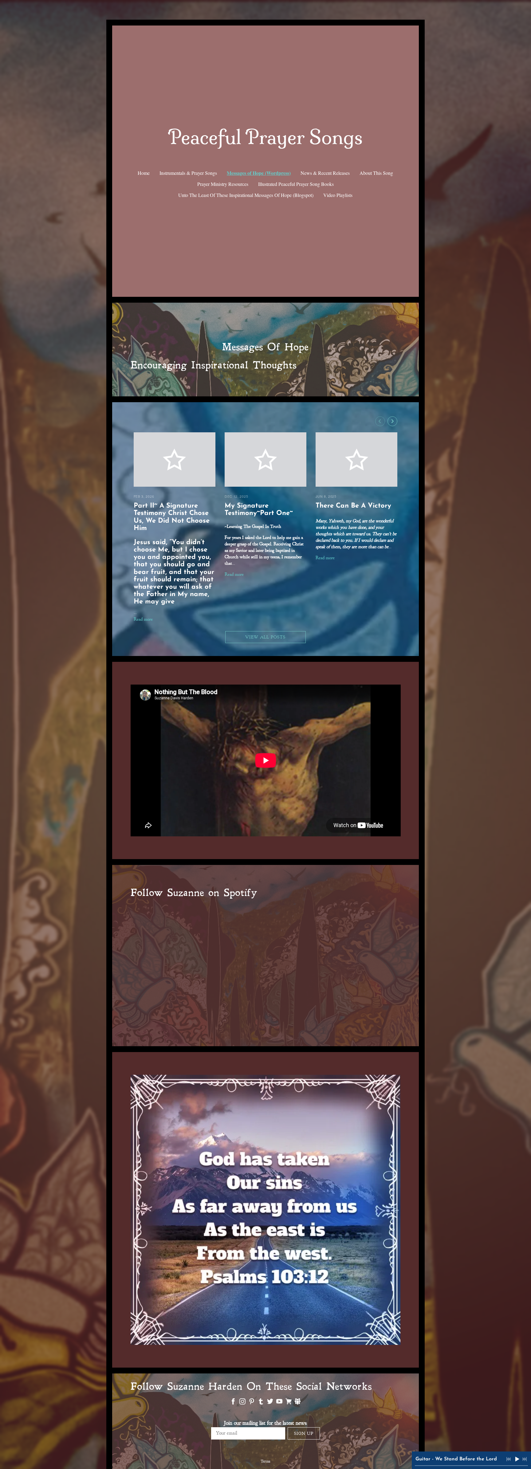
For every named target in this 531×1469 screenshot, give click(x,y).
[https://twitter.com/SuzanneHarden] (270, 1402)
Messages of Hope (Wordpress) (259, 172)
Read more (143, 619)
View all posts (265, 637)
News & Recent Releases (325, 173)
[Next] (392, 421)
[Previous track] (508, 1459)
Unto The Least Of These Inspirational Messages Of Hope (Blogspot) (245, 195)
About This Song (376, 173)
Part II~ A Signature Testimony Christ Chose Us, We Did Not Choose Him (172, 517)
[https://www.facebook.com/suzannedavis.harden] (233, 1402)
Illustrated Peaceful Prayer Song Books (296, 184)
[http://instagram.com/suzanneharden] (242, 1402)
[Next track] (524, 1459)
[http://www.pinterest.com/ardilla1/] (252, 1402)
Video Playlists (337, 195)
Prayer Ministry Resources (222, 184)
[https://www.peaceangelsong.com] (298, 1402)
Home (144, 173)
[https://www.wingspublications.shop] (288, 1402)
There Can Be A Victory (353, 505)
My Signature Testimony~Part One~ (259, 509)
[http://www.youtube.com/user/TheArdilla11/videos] (279, 1402)
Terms (265, 1461)
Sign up (303, 1433)
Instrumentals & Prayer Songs (188, 173)
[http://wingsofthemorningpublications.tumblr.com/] (261, 1402)
